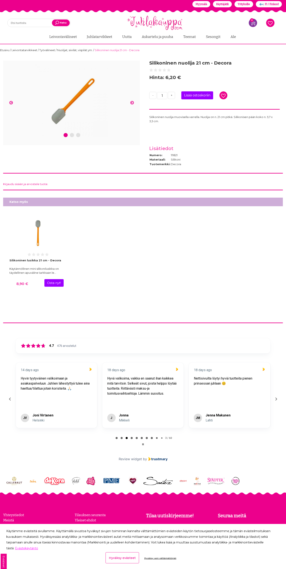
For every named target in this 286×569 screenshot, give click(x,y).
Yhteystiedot (13, 515)
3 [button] (78, 135)
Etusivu (5, 50)
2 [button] (72, 135)
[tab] (116, 438)
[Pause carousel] (143, 444)
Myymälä (201, 4)
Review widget (130, 459)
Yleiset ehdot (85, 520)
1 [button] (65, 135)
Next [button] (132, 103)
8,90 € (22, 284)
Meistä (8, 520)
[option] (71, 100)
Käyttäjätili (222, 4)
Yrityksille (244, 4)
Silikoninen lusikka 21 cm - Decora (35, 260)
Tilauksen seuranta (90, 515)
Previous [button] (11, 103)
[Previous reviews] (10, 399)
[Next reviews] (276, 399)
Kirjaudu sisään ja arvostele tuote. (25, 184)
